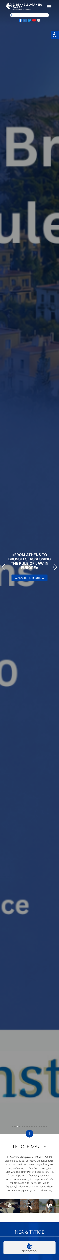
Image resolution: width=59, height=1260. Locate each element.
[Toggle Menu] (49, 6)
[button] (55, 35)
